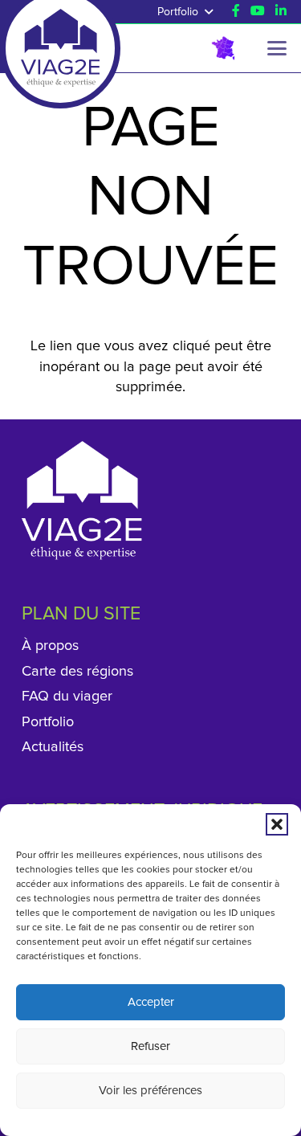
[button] (277, 824)
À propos (50, 646)
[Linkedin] (281, 10)
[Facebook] (236, 10)
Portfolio (48, 722)
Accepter (151, 1002)
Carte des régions (77, 671)
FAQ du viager (67, 696)
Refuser (150, 1046)
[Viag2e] (60, 33)
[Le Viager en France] (223, 48)
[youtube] (257, 10)
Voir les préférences (150, 1091)
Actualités (52, 747)
